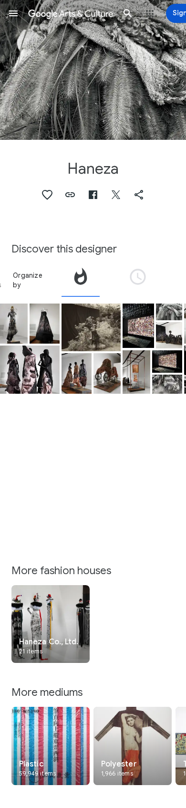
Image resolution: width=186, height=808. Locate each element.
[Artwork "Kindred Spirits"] (107, 373)
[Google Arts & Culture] (70, 13)
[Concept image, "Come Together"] (91, 327)
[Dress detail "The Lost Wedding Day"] (167, 361)
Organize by (27, 280)
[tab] (81, 280)
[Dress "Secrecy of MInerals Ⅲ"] (77, 373)
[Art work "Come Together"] (169, 335)
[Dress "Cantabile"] (136, 372)
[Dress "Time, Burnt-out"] (14, 324)
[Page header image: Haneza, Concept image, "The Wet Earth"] (93, 70)
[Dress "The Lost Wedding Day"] (138, 326)
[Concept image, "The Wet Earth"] (169, 312)
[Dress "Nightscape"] (45, 324)
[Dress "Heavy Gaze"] (30, 369)
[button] (13, 13)
